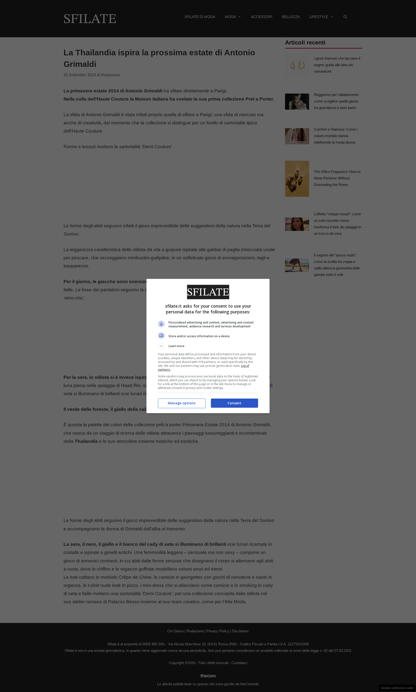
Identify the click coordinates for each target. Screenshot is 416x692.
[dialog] (208, 346)
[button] (208, 346)
